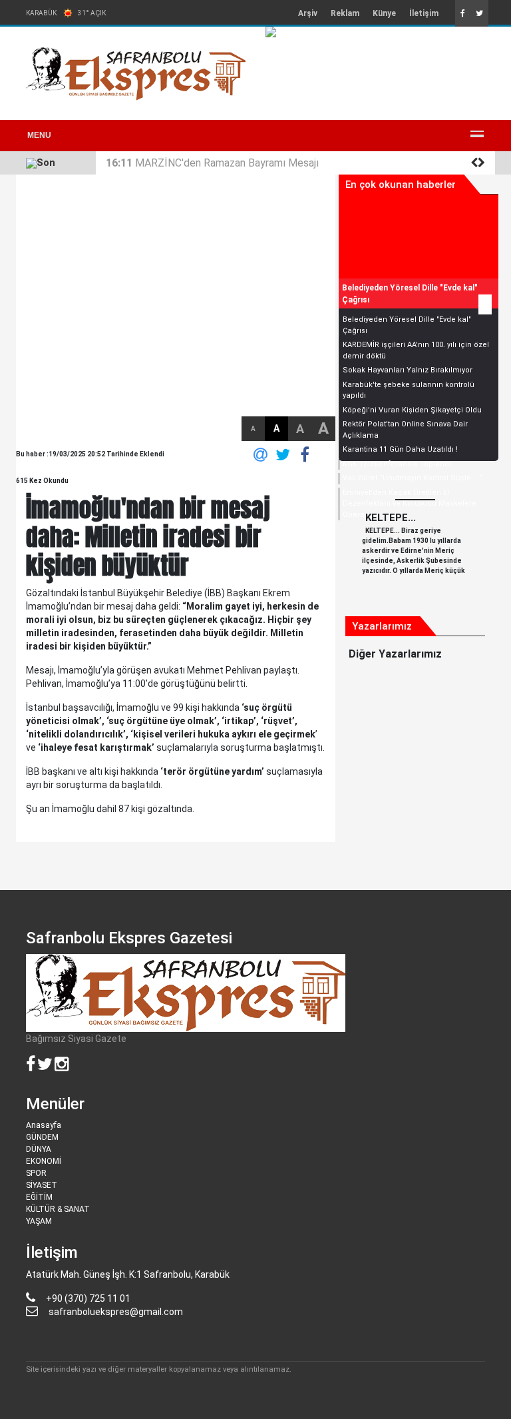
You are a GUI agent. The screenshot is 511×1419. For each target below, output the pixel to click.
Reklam (345, 13)
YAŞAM (39, 1221)
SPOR (36, 1173)
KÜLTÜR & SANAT (58, 1209)
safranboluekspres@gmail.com (116, 1311)
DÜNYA (38, 1149)
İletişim (423, 13)
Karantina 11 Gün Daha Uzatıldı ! (400, 449)
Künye (384, 13)
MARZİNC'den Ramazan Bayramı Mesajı (212, 163)
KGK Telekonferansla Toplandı (397, 464)
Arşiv (307, 13)
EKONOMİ (43, 1161)
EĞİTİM (39, 1197)
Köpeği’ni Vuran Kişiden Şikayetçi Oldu (412, 410)
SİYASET (41, 1185)
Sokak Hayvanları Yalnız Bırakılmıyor (407, 370)
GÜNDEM (42, 1137)
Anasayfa (43, 1125)
